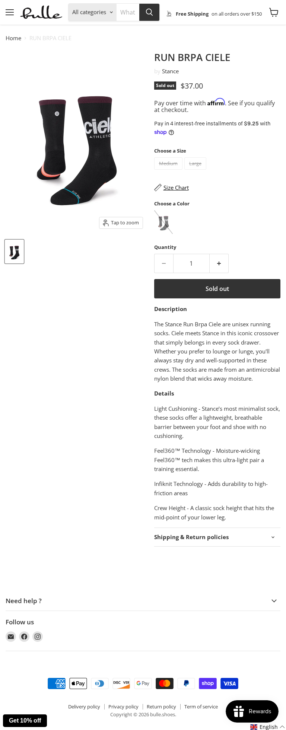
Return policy (161, 706)
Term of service (201, 706)
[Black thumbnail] (14, 251)
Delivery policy (84, 706)
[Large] (196, 171)
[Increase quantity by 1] (219, 263)
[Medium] (169, 171)
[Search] (149, 12)
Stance (170, 71)
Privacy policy (123, 706)
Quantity (165, 247)
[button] (268, 727)
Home (13, 38)
